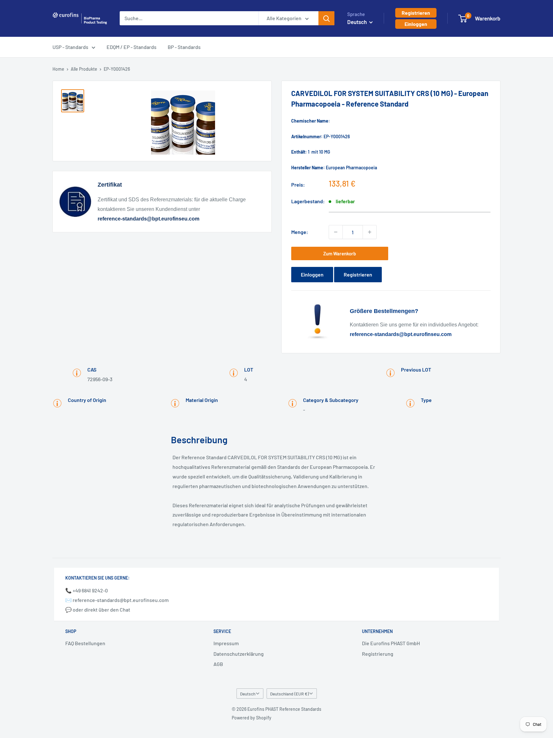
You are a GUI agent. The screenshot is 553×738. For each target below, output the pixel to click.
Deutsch (247, 693)
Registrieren (416, 13)
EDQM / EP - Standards (131, 47)
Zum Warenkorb (339, 253)
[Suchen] (326, 18)
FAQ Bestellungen (85, 643)
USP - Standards (70, 47)
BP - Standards (184, 47)
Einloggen (416, 24)
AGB (218, 664)
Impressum (226, 643)
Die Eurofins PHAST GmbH (391, 643)
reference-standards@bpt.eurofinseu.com (148, 218)
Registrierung (377, 654)
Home (58, 69)
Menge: (299, 232)
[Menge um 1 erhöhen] (369, 232)
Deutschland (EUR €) (289, 693)
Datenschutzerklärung (238, 654)
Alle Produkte (84, 69)
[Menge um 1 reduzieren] (335, 232)
